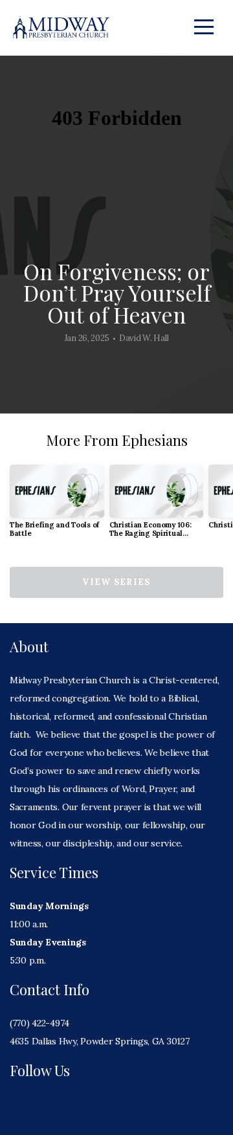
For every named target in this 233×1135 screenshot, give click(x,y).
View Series (116, 582)
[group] (57, 506)
